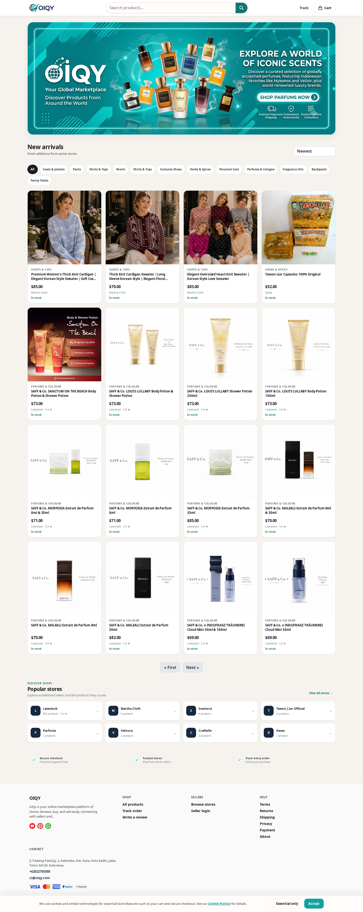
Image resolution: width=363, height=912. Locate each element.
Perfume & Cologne (261, 169)
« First (170, 667)
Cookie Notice (219, 903)
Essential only (287, 903)
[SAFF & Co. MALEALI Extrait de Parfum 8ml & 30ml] (298, 461)
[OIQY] (41, 7)
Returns (266, 811)
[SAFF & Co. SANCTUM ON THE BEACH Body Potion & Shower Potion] (64, 344)
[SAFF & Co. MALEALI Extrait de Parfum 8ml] (64, 578)
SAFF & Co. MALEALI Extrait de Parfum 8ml (64, 625)
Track (304, 7)
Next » (192, 667)
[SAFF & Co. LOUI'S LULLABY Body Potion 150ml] (298, 344)
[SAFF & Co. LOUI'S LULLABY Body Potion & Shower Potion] (142, 344)
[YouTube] (32, 826)
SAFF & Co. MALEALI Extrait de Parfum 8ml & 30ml (298, 510)
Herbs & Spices (200, 169)
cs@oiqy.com (39, 878)
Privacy (266, 823)
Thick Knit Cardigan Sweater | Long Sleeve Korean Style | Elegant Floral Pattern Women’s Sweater (137, 277)
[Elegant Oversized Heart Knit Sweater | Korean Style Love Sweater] (220, 227)
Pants (77, 169)
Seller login (200, 811)
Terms (265, 804)
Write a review (134, 817)
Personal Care (229, 169)
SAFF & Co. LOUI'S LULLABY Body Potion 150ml (295, 393)
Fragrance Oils (293, 169)
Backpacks (319, 169)
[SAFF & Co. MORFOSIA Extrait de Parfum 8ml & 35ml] (64, 461)
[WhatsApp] (48, 826)
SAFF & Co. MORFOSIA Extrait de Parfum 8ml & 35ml (62, 510)
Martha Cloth (39, 293)
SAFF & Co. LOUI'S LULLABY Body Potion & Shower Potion (141, 393)
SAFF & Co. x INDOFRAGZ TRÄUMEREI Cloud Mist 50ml (294, 627)
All (33, 169)
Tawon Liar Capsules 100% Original (293, 275)
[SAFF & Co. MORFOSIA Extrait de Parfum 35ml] (220, 461)
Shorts (120, 169)
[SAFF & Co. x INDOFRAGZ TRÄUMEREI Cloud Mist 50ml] (298, 578)
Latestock (37, 409)
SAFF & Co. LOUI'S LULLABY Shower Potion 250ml (219, 393)
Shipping (267, 817)
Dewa (268, 293)
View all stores (321, 693)
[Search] (241, 8)
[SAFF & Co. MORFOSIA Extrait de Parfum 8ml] (142, 461)
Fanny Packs (39, 180)
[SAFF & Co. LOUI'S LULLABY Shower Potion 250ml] (220, 344)
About (265, 836)
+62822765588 (39, 871)
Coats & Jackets (54, 169)
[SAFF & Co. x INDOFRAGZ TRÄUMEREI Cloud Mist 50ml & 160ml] (220, 578)
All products (132, 804)
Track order (132, 811)
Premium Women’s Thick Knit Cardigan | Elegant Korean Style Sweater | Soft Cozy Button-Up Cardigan (63, 277)
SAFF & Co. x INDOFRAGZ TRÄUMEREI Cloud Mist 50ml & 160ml (216, 627)
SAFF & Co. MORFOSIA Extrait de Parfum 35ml (218, 510)
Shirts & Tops (98, 169)
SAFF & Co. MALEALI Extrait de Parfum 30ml (138, 627)
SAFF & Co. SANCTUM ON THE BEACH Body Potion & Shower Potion (63, 393)
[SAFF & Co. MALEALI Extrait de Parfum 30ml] (142, 578)
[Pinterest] (40, 826)
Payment (267, 830)
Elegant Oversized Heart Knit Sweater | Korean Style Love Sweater (218, 277)
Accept (314, 903)
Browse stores (203, 804)
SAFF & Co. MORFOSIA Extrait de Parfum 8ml (140, 510)
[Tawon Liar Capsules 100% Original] (298, 227)
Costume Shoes (171, 169)
